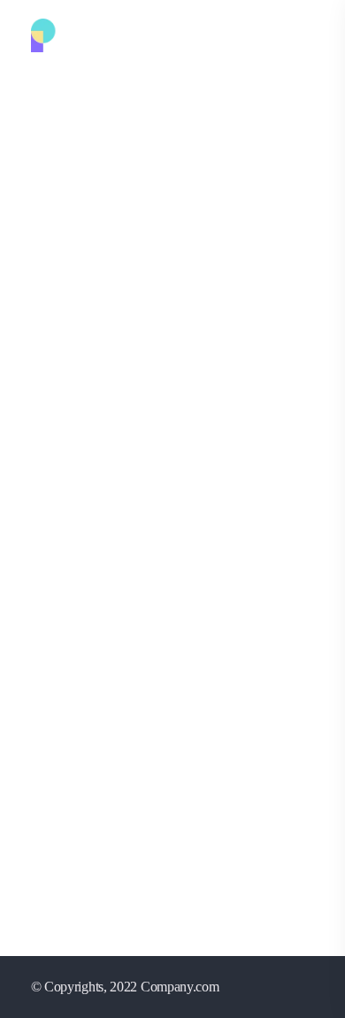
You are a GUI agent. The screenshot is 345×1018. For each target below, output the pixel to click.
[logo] (95, 34)
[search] (305, 36)
